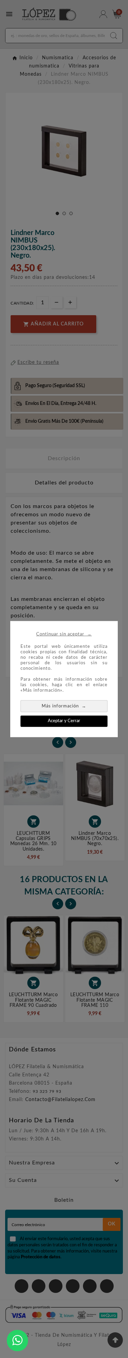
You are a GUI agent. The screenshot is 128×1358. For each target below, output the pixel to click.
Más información (64, 705)
